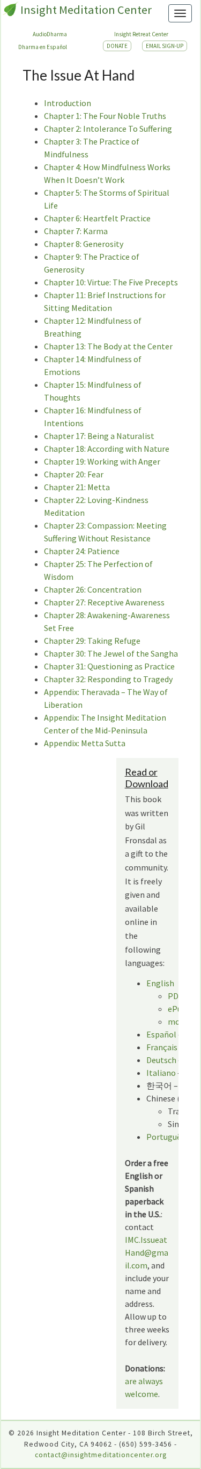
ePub (177, 1008)
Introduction (67, 103)
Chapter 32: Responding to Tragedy (108, 679)
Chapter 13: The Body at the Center (108, 346)
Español (161, 1034)
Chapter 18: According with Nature (106, 448)
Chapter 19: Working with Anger (102, 461)
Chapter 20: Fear (73, 474)
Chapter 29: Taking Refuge (92, 640)
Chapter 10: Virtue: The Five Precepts (111, 282)
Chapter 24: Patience (82, 551)
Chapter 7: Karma (76, 231)
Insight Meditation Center (86, 9)
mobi (177, 1021)
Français (161, 1047)
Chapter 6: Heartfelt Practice (97, 218)
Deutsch (161, 1060)
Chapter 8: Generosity (83, 243)
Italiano (161, 1072)
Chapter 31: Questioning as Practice (109, 666)
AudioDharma (50, 34)
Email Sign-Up (164, 46)
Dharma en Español (42, 47)
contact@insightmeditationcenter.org (101, 1454)
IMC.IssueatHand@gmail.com (146, 1252)
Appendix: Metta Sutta (84, 743)
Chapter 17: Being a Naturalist (99, 435)
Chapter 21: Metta (77, 487)
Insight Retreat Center (141, 34)
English (160, 983)
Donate (117, 46)
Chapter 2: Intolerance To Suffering (108, 128)
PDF (175, 996)
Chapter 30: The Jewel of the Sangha (111, 653)
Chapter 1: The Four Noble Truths (105, 115)
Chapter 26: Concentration (93, 589)
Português (165, 1136)
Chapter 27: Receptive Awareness (104, 602)
